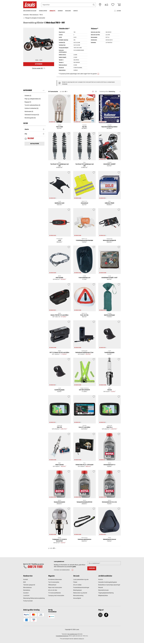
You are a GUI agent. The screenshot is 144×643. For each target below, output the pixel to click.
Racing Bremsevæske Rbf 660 (84, 502)
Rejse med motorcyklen (55, 587)
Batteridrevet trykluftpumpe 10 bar (84, 352)
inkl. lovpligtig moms (72, 634)
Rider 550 (59, 427)
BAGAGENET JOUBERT (110, 164)
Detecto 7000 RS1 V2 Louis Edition (59, 315)
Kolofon (100, 579)
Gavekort (25, 593)
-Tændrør (109, 389)
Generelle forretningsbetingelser (107, 582)
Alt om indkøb (77, 585)
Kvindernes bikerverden (55, 579)
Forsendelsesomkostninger (81, 587)
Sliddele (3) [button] (28, 95)
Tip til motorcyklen (53, 582)
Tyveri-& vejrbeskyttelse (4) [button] (32, 105)
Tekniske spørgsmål (29, 585)
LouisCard (26, 595)
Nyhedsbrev (26, 590)
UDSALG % (31, 138)
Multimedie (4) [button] (29, 111)
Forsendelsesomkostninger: (62, 635)
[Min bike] (106, 4)
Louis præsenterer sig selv (81, 579)
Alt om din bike (52, 590)
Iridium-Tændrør (59, 464)
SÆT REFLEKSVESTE (84, 389)
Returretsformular (103, 590)
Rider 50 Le (109, 427)
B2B (24, 582)
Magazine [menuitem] (68, 11)
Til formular (64, 84)
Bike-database (27, 587)
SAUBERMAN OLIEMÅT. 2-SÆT (109, 277)
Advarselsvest (84, 203)
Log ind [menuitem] (119, 11)
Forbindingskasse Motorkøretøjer (84, 240)
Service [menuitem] (75, 11)
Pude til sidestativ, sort (84, 277)
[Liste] (96, 91)
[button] (94, 4)
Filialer (75, 582)
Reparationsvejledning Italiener (109, 126)
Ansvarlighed (77, 598)
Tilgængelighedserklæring (106, 593)
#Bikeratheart (52, 585)
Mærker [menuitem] (60, 11)
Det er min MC (38, 64)
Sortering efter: (104, 91)
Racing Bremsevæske (59, 502)
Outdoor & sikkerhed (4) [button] (31, 108)
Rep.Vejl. (84, 126)
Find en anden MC (37, 68)
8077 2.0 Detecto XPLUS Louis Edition (59, 352)
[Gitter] (93, 91)
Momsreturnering (78, 595)
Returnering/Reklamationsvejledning (34, 598)
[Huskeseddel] (112, 4)
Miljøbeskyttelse (103, 595)
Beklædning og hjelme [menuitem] (29, 11)
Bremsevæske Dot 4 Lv (109, 464)
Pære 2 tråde (59, 126)
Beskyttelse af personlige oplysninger (109, 585)
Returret (100, 587)
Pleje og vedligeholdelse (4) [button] (33, 99)
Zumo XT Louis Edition (84, 427)
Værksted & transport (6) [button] (32, 114)
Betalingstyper (77, 590)
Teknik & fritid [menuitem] (43, 11)
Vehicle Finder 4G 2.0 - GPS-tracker (84, 464)
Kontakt (25, 579)
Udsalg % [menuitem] (52, 11)
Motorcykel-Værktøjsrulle (109, 240)
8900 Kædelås (59, 277)
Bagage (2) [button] (28, 102)
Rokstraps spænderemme (84, 539)
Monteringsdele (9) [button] (30, 118)
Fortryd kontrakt (28, 601)
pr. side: (62, 91)
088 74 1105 (35, 567)
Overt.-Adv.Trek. (84, 315)
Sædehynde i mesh (59, 203)
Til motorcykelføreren (54, 593)
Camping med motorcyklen (56, 595)
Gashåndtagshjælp (109, 352)
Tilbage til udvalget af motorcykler (35, 18)
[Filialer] (100, 4)
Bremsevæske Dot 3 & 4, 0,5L (109, 502)
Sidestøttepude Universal (109, 539)
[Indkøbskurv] (119, 4)
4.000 (59, 240)
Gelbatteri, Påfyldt (109, 203)
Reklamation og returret (80, 593)
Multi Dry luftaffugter (109, 315)
